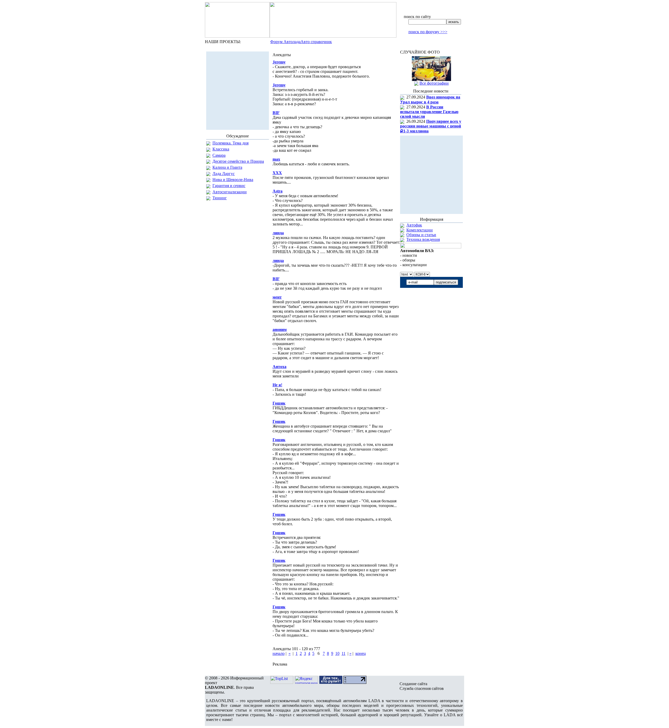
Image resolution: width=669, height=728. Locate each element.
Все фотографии (434, 83)
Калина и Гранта (227, 167)
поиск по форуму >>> (427, 32)
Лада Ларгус (223, 173)
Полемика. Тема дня (230, 143)
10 (337, 653)
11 (343, 653)
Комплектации (419, 230)
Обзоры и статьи (421, 234)
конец (360, 653)
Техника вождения (423, 239)
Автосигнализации (229, 192)
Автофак (414, 225)
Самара (219, 155)
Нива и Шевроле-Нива (232, 179)
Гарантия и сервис (228, 185)
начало (279, 653)
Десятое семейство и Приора (238, 161)
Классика (220, 149)
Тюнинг (219, 198)
